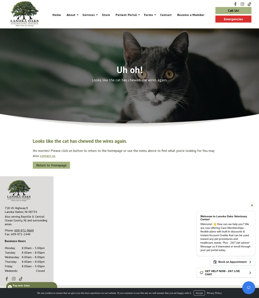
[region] (129, 77)
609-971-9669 (24, 230)
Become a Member (191, 15)
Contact (166, 15)
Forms (148, 15)
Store (106, 15)
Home (57, 15)
